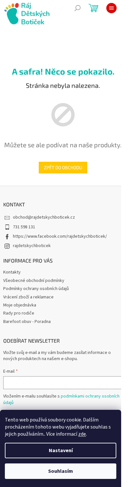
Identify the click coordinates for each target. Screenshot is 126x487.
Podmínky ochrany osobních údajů (36, 288)
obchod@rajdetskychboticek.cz (44, 217)
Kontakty (12, 272)
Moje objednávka (19, 305)
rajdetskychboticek (32, 246)
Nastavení (61, 450)
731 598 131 (24, 227)
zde (82, 434)
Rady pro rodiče (18, 313)
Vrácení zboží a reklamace (28, 297)
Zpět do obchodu (63, 167)
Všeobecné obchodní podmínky (33, 280)
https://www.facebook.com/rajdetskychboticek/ (60, 236)
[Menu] (111, 8)
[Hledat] (77, 8)
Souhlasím (60, 471)
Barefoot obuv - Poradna (27, 321)
